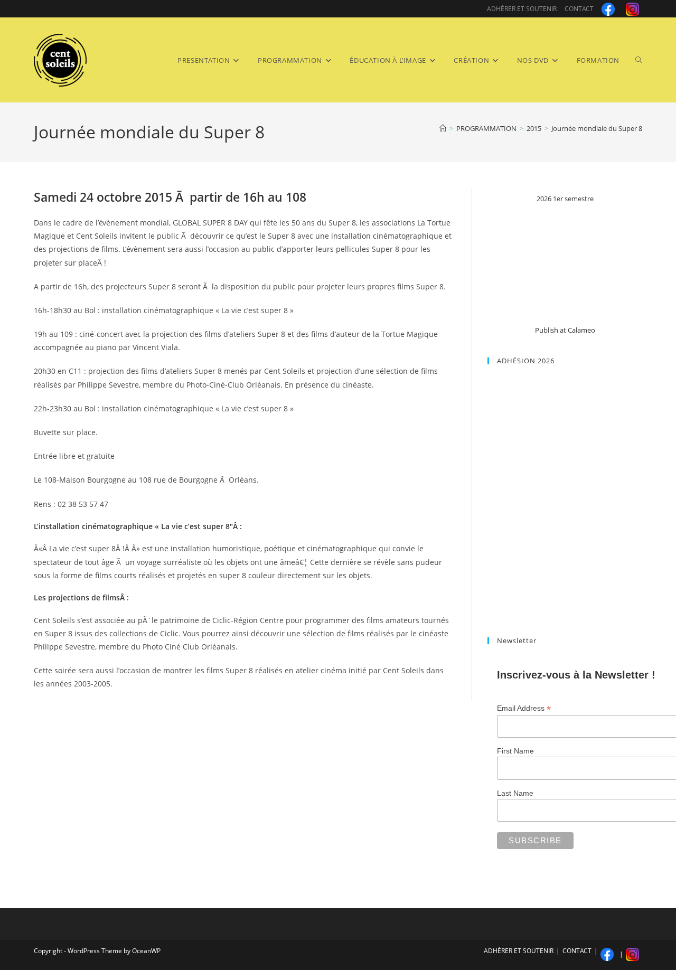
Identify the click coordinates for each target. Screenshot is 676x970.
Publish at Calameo (565, 330)
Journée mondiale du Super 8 (596, 128)
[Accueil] (442, 128)
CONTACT (579, 8)
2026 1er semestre (565, 198)
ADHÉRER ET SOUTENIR (522, 8)
